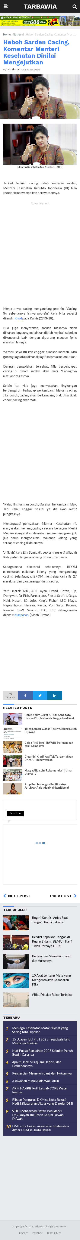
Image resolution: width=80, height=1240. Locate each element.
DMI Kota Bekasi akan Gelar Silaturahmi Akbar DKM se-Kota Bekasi (40, 1128)
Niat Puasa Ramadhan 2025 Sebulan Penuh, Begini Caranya (42, 1052)
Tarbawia (40, 6)
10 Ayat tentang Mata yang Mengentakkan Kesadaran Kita (51, 979)
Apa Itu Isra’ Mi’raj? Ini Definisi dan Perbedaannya (36, 1064)
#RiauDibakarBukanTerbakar (52, 994)
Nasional (18, 34)
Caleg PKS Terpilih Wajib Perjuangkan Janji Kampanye (49, 744)
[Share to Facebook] (25, 695)
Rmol (18, 318)
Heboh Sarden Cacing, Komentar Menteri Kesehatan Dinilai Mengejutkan (36, 52)
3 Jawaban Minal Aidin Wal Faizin (35, 1081)
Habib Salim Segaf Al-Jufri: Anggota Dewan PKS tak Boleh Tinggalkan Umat (49, 716)
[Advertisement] (40, 256)
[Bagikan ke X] (40, 695)
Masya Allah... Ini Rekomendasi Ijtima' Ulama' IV (48, 772)
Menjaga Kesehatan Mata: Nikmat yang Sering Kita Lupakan (40, 1030)
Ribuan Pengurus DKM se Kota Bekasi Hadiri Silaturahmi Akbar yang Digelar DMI (42, 1101)
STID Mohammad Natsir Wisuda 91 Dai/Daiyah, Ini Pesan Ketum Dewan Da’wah (38, 1114)
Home (7, 34)
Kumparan (21, 615)
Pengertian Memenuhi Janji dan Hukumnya (42, 1073)
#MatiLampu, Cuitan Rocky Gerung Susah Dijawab (51, 730)
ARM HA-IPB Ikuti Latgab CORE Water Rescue (40, 1090)
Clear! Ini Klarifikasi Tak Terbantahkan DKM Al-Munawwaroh (49, 758)
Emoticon (15, 813)
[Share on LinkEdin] (54, 695)
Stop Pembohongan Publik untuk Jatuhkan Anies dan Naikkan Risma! (47, 786)
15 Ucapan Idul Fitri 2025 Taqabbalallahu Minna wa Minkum (41, 1041)
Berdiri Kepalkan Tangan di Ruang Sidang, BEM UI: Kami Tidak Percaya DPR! (52, 941)
